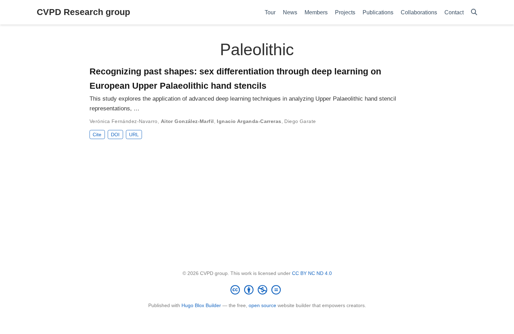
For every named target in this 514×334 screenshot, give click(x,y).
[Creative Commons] (257, 289)
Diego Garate (300, 121)
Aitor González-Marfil (187, 121)
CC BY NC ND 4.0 (312, 273)
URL (134, 134)
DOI (115, 134)
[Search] (474, 12)
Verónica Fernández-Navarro (124, 121)
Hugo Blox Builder (201, 305)
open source (262, 305)
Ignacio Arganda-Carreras (249, 121)
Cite (97, 134)
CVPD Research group (83, 12)
